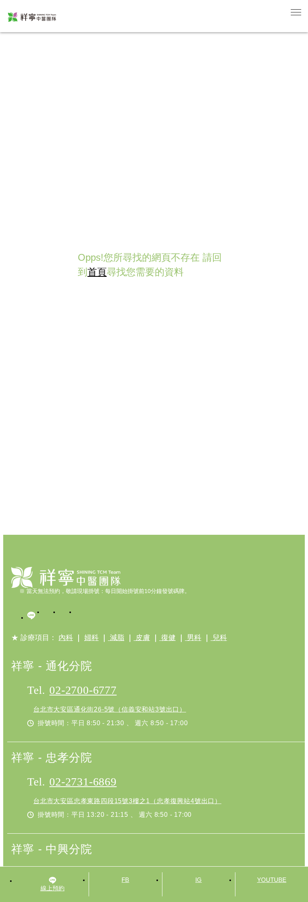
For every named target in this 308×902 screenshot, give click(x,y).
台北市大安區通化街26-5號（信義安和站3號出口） (109, 709)
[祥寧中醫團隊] (66, 577)
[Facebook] (51, 617)
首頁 (97, 271)
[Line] (35, 617)
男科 (193, 638)
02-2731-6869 (83, 781)
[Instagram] (67, 617)
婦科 (91, 638)
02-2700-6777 (83, 690)
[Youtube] (83, 617)
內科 (66, 638)
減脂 (116, 638)
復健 (167, 638)
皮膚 (142, 638)
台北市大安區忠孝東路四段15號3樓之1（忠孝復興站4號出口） (127, 801)
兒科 (219, 638)
